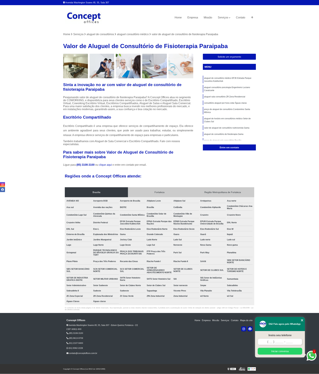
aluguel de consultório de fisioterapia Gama (223, 134)
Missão (208, 17)
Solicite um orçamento (229, 56)
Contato (240, 17)
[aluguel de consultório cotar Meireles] (180, 66)
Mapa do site (246, 320)
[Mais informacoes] (252, 17)
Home (178, 17)
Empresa (192, 17)
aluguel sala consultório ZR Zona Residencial (224, 97)
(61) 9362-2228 (75, 348)
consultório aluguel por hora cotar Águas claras (225, 103)
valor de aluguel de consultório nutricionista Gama (226, 128)
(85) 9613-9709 (75, 338)
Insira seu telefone (280, 335)
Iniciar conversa (280, 351)
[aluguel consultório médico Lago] (75, 66)
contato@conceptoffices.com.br (82, 353)
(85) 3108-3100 (85, 164)
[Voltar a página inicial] (84, 18)
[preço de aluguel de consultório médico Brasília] (128, 66)
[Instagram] (243, 328)
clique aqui (105, 164)
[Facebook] (250, 328)
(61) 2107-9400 (75, 343)
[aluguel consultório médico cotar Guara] (102, 66)
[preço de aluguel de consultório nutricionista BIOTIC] (154, 66)
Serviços (223, 17)
